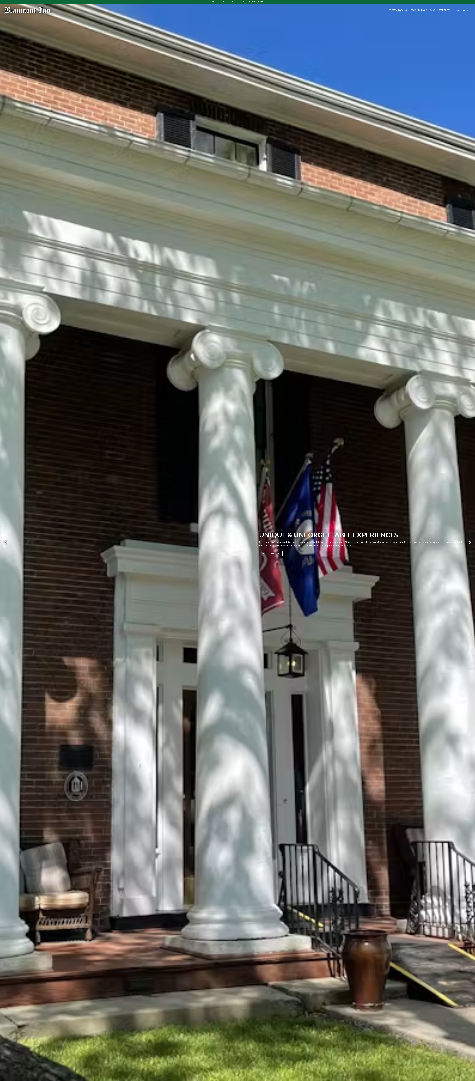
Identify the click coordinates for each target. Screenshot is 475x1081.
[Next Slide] (469, 542)
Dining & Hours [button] (426, 10)
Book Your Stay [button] (270, 554)
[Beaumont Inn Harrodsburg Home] (27, 10)
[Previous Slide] (5, 542)
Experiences (444, 10)
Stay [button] (413, 10)
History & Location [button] (397, 10)
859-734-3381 (258, 2)
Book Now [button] (462, 10)
